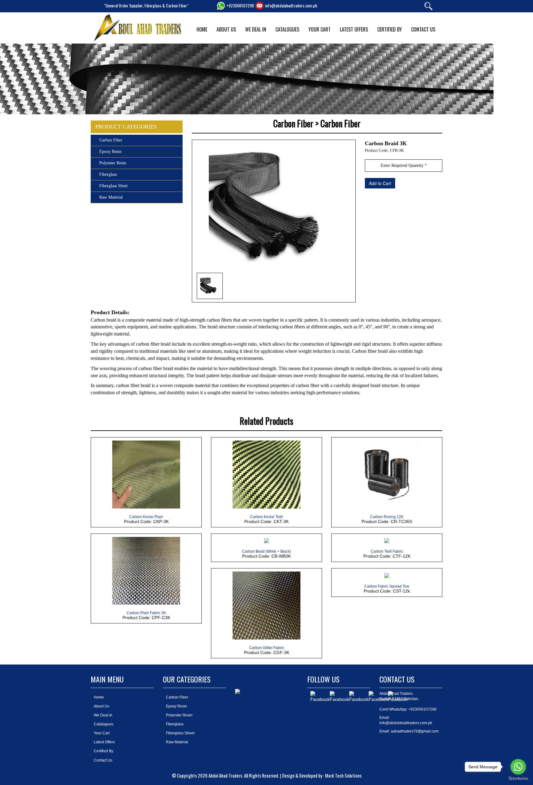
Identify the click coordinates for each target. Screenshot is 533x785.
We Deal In (103, 715)
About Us (101, 706)
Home (99, 697)
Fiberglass (108, 174)
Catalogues (103, 724)
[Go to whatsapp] (518, 766)
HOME (201, 29)
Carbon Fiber (110, 140)
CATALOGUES (287, 29)
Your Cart (101, 733)
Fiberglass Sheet (113, 186)
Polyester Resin (112, 163)
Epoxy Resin (110, 151)
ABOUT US (226, 29)
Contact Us (103, 760)
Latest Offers (104, 742)
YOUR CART (319, 29)
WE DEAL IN (255, 29)
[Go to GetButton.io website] (518, 779)
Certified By (103, 751)
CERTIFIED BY (389, 29)
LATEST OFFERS (354, 29)
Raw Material (111, 197)
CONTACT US (423, 29)
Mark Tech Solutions (343, 775)
